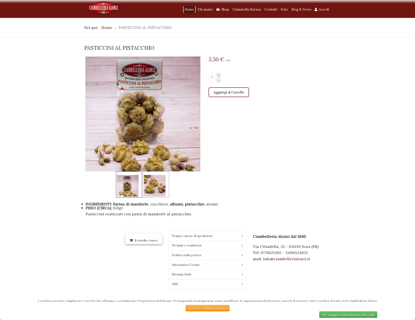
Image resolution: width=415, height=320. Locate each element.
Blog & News (301, 9)
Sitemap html (181, 274)
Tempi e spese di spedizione (192, 236)
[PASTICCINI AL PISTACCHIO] (142, 112)
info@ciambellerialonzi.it (286, 258)
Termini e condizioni (186, 245)
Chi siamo (205, 9)
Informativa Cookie (186, 265)
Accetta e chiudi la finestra (207, 308)
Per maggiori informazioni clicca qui (348, 315)
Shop (225, 9)
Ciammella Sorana (247, 9)
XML (175, 284)
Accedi (324, 9)
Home (189, 9)
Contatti (270, 9)
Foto (284, 9)
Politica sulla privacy (186, 255)
